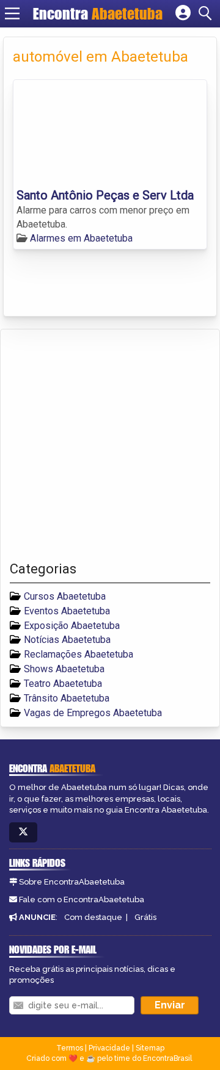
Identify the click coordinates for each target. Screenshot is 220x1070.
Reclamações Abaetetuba (78, 654)
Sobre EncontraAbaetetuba (72, 881)
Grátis (145, 917)
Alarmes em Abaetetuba (81, 238)
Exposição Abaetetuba (72, 625)
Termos (69, 1048)
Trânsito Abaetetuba (66, 698)
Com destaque (93, 917)
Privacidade (109, 1048)
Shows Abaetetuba (64, 669)
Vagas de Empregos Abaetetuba (93, 713)
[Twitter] (23, 832)
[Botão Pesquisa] (207, 13)
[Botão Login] (183, 13)
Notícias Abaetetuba (67, 639)
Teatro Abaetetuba (63, 683)
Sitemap (150, 1048)
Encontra (98, 13)
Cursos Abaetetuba (65, 596)
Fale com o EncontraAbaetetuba (81, 899)
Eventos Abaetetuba (67, 611)
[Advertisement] (110, 445)
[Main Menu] (12, 13)
